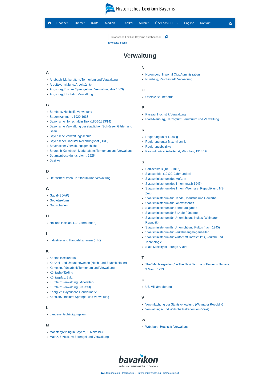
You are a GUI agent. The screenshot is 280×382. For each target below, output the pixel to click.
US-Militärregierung (158, 286)
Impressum (128, 373)
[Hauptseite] (50, 23)
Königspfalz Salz (61, 277)
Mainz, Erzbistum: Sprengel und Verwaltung (79, 336)
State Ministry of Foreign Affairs (166, 246)
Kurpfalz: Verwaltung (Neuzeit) (70, 287)
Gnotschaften (59, 205)
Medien (110, 23)
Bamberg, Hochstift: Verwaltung (71, 111)
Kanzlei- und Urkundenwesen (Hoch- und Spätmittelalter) (88, 262)
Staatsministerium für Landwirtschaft (169, 203)
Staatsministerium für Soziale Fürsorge (171, 212)
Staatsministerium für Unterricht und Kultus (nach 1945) (182, 227)
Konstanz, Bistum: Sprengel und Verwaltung (79, 296)
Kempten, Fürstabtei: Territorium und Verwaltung (82, 267)
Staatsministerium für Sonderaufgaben (171, 207)
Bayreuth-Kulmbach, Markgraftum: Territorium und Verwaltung (91, 150)
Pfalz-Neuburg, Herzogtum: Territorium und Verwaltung (182, 119)
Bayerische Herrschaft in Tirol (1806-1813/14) (80, 121)
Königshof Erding (61, 272)
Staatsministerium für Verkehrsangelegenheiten (177, 232)
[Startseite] (140, 8)
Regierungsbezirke (158, 146)
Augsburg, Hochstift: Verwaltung (71, 94)
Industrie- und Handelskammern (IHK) (75, 240)
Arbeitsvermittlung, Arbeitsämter (71, 84)
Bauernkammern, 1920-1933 (69, 116)
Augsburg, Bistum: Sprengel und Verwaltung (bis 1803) (87, 89)
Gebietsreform (59, 200)
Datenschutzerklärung (149, 373)
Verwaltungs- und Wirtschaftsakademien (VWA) (177, 309)
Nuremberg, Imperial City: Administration (172, 74)
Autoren (144, 23)
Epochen (62, 23)
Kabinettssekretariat (63, 257)
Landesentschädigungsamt (68, 314)
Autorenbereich (111, 373)
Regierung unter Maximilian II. (165, 141)
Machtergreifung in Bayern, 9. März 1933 (77, 332)
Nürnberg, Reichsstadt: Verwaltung (168, 79)
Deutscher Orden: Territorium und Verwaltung (80, 178)
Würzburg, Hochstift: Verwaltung (167, 326)
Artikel (129, 23)
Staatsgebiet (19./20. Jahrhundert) (168, 173)
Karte (94, 23)
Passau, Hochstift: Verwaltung (165, 114)
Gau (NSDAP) (59, 195)
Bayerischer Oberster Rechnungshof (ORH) (79, 141)
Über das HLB (164, 23)
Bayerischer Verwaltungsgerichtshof (74, 145)
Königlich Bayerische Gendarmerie (73, 292)
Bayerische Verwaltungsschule (70, 136)
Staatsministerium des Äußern (165, 178)
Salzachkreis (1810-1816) (162, 169)
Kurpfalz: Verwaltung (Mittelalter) (72, 282)
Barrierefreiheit (171, 373)
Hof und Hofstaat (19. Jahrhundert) (73, 222)
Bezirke (55, 160)
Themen (80, 23)
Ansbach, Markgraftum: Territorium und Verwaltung (84, 79)
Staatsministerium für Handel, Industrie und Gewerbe (181, 198)
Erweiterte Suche (117, 42)
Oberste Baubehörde (159, 97)
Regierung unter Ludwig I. (162, 136)
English (189, 23)
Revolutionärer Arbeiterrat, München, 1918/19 (176, 151)
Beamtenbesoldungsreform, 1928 (72, 155)
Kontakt (205, 23)
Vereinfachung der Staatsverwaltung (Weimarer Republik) (184, 304)
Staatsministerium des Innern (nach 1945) (173, 183)
